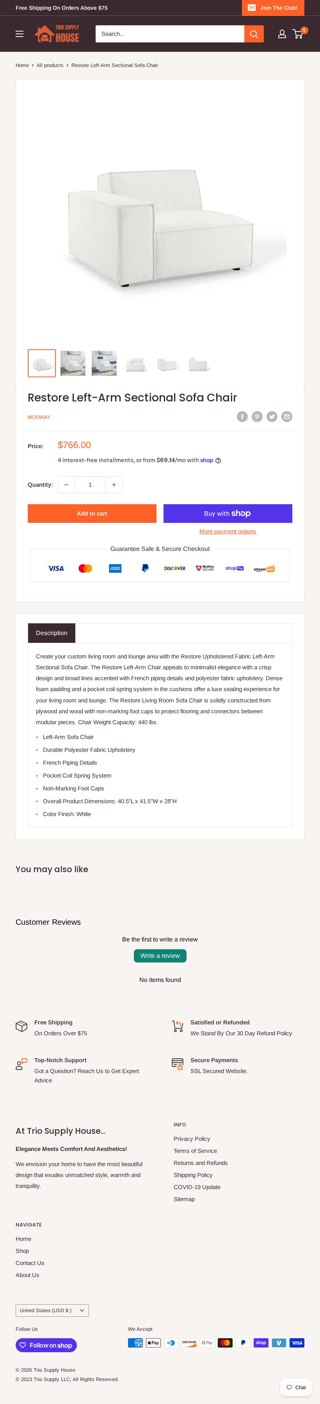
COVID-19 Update (197, 1187)
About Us (27, 1275)
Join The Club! (278, 8)
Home (22, 65)
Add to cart (92, 513)
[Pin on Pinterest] (257, 416)
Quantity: (40, 484)
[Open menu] (19, 34)
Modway (39, 417)
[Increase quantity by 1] (114, 485)
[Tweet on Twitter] (272, 416)
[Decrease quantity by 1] (66, 485)
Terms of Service (195, 1150)
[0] (298, 34)
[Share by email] (286, 416)
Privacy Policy (192, 1138)
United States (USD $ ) (45, 1310)
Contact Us (30, 1263)
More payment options (227, 531)
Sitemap (184, 1199)
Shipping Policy (193, 1175)
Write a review (160, 955)
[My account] (282, 34)
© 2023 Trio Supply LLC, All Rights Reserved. (67, 1379)
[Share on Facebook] (242, 416)
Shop (22, 1250)
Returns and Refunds (201, 1162)
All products (50, 65)
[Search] (254, 33)
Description (52, 633)
